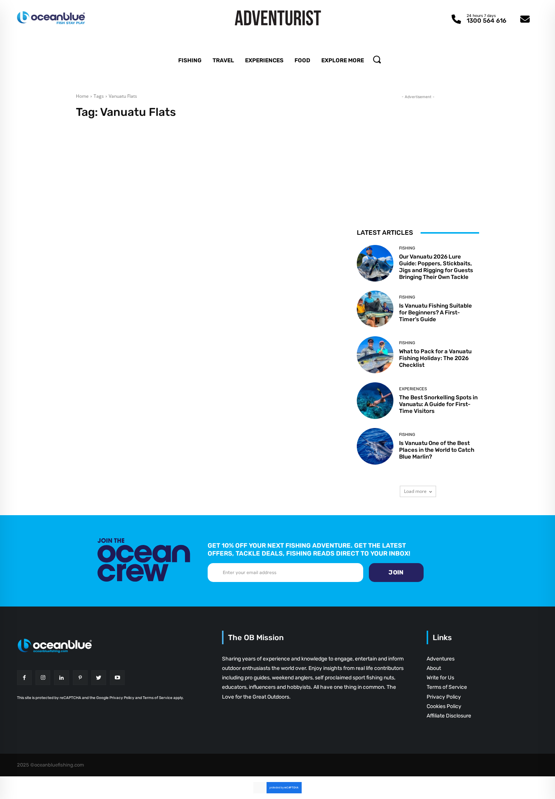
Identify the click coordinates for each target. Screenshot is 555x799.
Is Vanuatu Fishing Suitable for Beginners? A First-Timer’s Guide (435, 312)
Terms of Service (447, 687)
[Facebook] (24, 677)
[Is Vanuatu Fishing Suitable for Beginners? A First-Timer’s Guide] (375, 309)
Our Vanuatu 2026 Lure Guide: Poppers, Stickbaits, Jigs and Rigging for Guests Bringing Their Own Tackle (436, 266)
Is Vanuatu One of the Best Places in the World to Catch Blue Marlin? (436, 450)
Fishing (407, 248)
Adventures (441, 659)
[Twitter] (98, 677)
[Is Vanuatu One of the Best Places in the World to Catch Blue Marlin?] (375, 446)
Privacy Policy (444, 697)
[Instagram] (42, 677)
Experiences (413, 389)
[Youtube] (117, 677)
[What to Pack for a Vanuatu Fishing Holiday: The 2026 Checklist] (375, 354)
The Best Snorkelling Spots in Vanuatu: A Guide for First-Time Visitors (438, 404)
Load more (415, 491)
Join (396, 572)
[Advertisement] (418, 148)
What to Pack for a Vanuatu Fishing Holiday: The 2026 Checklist (435, 358)
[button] (376, 59)
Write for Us (440, 677)
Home (82, 96)
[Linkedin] (61, 677)
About (434, 668)
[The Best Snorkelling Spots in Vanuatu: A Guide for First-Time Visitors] (375, 400)
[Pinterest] (80, 677)
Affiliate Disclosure (449, 716)
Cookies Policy (444, 706)
